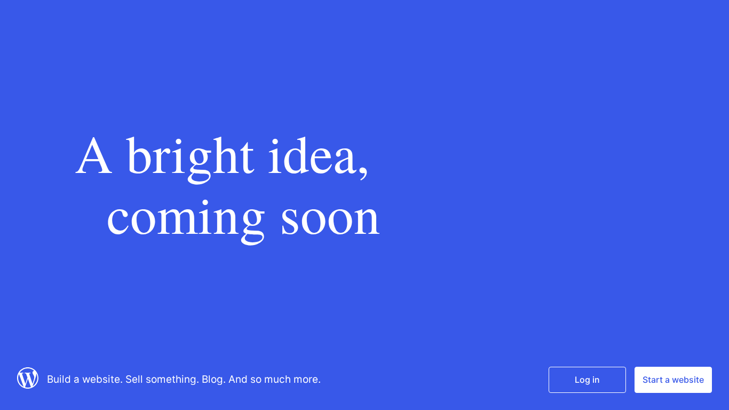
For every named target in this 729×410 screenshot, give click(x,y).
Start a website (673, 379)
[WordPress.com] (27, 385)
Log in (587, 379)
